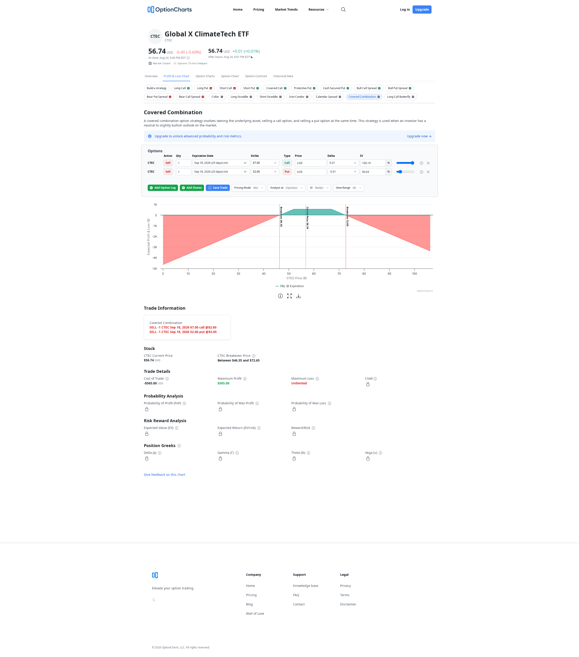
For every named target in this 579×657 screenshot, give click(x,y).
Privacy (345, 585)
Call (287, 163)
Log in (405, 9)
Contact (299, 604)
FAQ (296, 595)
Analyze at (283, 188)
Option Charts (205, 76)
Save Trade (220, 188)
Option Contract (256, 76)
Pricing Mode (246, 188)
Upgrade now (419, 136)
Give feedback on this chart (164, 474)
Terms (344, 595)
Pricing (258, 9)
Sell (168, 163)
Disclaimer (348, 604)
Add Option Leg (165, 188)
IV (316, 188)
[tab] (156, 88)
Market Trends (286, 9)
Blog (249, 604)
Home (237, 9)
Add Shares (194, 188)
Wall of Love (255, 613)
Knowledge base (305, 585)
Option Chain (230, 76)
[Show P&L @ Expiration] (290, 286)
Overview (151, 76)
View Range (346, 188)
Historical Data (283, 76)
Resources (316, 9)
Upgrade (422, 9)
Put (287, 172)
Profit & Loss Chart (176, 76)
